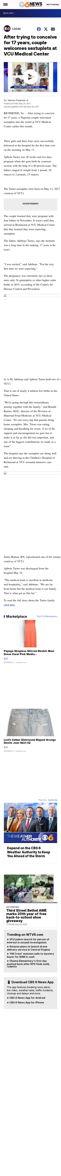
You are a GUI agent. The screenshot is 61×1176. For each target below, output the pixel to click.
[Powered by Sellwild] (52, 800)
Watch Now (51, 4)
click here (9, 604)
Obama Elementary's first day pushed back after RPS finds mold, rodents (28, 964)
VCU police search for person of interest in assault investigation (28, 941)
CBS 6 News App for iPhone (26, 1002)
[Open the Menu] (5, 4)
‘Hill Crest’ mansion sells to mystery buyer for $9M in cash (30, 955)
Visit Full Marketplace (47, 616)
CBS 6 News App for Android (27, 998)
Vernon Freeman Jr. (18, 100)
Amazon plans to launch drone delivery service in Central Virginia (28, 948)
